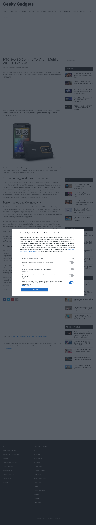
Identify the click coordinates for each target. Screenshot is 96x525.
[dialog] (48, 262)
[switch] (71, 262)
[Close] (80, 233)
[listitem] (48, 258)
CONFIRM (34, 289)
